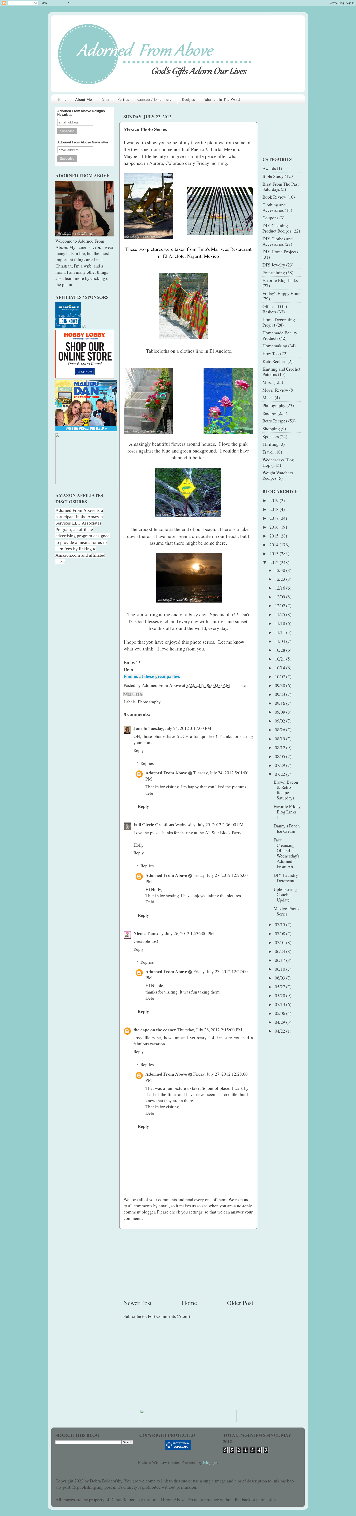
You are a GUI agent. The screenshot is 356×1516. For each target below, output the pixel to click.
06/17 (280, 960)
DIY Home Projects (280, 252)
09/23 (280, 694)
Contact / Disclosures (155, 99)
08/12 (280, 747)
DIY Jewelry (273, 265)
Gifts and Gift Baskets (274, 309)
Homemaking (274, 346)
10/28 (280, 650)
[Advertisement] (188, 1263)
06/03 (280, 978)
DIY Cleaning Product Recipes (277, 228)
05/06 (280, 1013)
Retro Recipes (274, 421)
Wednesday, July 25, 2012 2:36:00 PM (209, 824)
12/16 (280, 588)
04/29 (280, 1022)
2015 (274, 536)
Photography (149, 702)
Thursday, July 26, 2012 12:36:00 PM (180, 933)
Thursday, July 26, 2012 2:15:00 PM (209, 1030)
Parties (123, 99)
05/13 (280, 1004)
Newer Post (137, 1302)
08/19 (280, 739)
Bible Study (273, 176)
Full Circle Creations (154, 824)
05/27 (280, 987)
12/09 (280, 597)
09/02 (280, 721)
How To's (270, 353)
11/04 (280, 641)
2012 (274, 562)
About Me (83, 99)
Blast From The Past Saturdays (280, 186)
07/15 (280, 924)
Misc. (267, 382)
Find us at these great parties (152, 676)
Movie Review (275, 390)
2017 (274, 518)
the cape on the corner (155, 1029)
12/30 (280, 570)
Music (268, 397)
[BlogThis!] (129, 694)
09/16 (280, 703)
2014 (274, 545)
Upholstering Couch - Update (285, 894)
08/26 (280, 730)
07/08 (280, 934)
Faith (104, 99)
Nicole (140, 933)
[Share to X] (133, 694)
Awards (269, 168)
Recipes (188, 99)
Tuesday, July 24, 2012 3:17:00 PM (180, 728)
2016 (274, 527)
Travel (268, 452)
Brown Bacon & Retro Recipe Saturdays (286, 790)
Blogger (210, 1462)
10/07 (280, 676)
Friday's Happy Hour (281, 293)
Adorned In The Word (221, 99)
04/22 (280, 1031)
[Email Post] (243, 685)
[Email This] (125, 694)
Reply (139, 750)
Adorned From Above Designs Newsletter (81, 112)
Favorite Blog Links (280, 280)
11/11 (280, 632)
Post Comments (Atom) (169, 1316)
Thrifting (270, 444)
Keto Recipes (274, 361)
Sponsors (270, 436)
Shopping (271, 429)
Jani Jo (140, 728)
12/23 (280, 579)
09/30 (280, 685)
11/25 (280, 614)
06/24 (280, 951)
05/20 (280, 995)
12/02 (280, 605)
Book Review (274, 197)
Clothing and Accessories (274, 207)
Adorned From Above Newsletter (82, 142)
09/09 (280, 712)
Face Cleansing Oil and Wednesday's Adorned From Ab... (287, 853)
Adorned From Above (166, 772)
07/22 (280, 774)
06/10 (280, 969)
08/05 (280, 756)
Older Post (240, 1302)
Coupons (270, 218)
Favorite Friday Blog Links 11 (287, 811)
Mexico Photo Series (286, 911)
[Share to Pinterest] (141, 694)
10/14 (280, 668)
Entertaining (273, 273)
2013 (274, 553)
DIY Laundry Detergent (286, 877)
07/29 (280, 765)
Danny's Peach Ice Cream (287, 828)
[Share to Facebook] (137, 694)
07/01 (280, 942)
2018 (274, 509)
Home (61, 99)
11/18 (280, 623)
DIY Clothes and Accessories (277, 241)
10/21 (280, 659)
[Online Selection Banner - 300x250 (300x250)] (84, 377)
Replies (147, 763)
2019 (274, 500)
